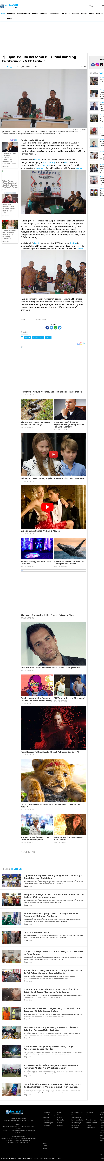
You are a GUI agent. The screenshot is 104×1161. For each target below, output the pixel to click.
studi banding (48, 162)
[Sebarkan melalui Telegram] (60, 328)
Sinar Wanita (76, 1128)
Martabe (43, 13)
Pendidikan (61, 1120)
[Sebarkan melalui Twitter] (51, 328)
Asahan (32, 154)
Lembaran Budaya (78, 1120)
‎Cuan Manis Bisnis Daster (37, 932)
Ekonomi (60, 1117)
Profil (101, 1115)
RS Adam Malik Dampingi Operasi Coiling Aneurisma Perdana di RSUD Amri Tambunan (51, 914)
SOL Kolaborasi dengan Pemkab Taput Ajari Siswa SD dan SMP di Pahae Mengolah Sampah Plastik (53, 971)
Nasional (46, 1151)
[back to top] (101, 1154)
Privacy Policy (38, 1158)
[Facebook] (93, 64)
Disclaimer (47, 1158)
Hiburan (84, 13)
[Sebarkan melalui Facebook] (47, 328)
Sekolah (60, 1125)
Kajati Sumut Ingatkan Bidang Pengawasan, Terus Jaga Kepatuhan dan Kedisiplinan (53, 877)
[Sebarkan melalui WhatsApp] (55, 328)
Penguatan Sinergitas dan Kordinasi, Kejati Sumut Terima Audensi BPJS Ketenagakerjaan (54, 896)
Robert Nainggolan (8, 67)
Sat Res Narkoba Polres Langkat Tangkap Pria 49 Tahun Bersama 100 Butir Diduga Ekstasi (52, 1009)
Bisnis (45, 1146)
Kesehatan (89, 1115)
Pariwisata (75, 1125)
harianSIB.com (36, 140)
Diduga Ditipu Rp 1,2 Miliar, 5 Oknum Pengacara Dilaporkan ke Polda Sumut (54, 952)
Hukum (59, 1123)
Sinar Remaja (76, 1123)
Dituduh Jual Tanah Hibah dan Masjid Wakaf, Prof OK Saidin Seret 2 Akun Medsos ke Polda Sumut (51, 990)
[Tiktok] (101, 64)
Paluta (24, 140)
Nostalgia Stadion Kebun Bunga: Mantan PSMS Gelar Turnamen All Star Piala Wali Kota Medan (51, 1066)
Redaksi (13, 1158)
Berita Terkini (90, 1128)
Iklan (53, 1158)
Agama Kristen (77, 1117)
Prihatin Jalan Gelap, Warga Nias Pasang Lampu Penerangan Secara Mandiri (49, 1047)
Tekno (45, 1143)
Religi (45, 1148)
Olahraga (75, 13)
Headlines (11, 13)
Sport (102, 1135)
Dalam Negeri (54, 13)
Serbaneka (89, 1112)
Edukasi (91, 13)
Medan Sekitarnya (23, 13)
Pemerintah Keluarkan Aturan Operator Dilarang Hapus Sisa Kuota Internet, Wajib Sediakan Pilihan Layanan (52, 1085)
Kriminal (35, 13)
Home (3, 13)
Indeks (9, 18)
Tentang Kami (5, 1158)
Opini (87, 1117)
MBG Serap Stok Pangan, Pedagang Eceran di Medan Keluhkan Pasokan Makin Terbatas (51, 1028)
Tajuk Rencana (91, 1120)
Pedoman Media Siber (25, 1158)
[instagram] (97, 64)
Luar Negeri (65, 13)
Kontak (59, 1158)
